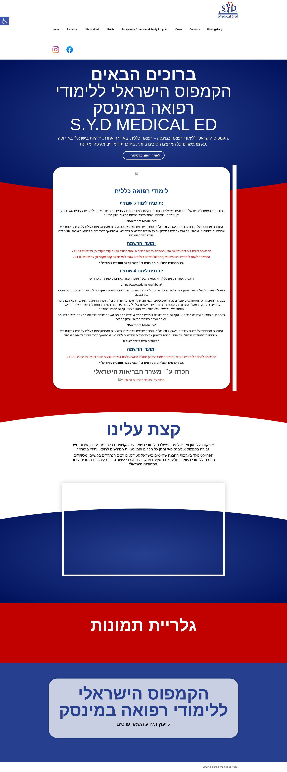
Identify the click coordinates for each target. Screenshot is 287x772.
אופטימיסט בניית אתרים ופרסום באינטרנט (220, 767)
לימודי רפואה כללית (141, 191)
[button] (4, 21)
